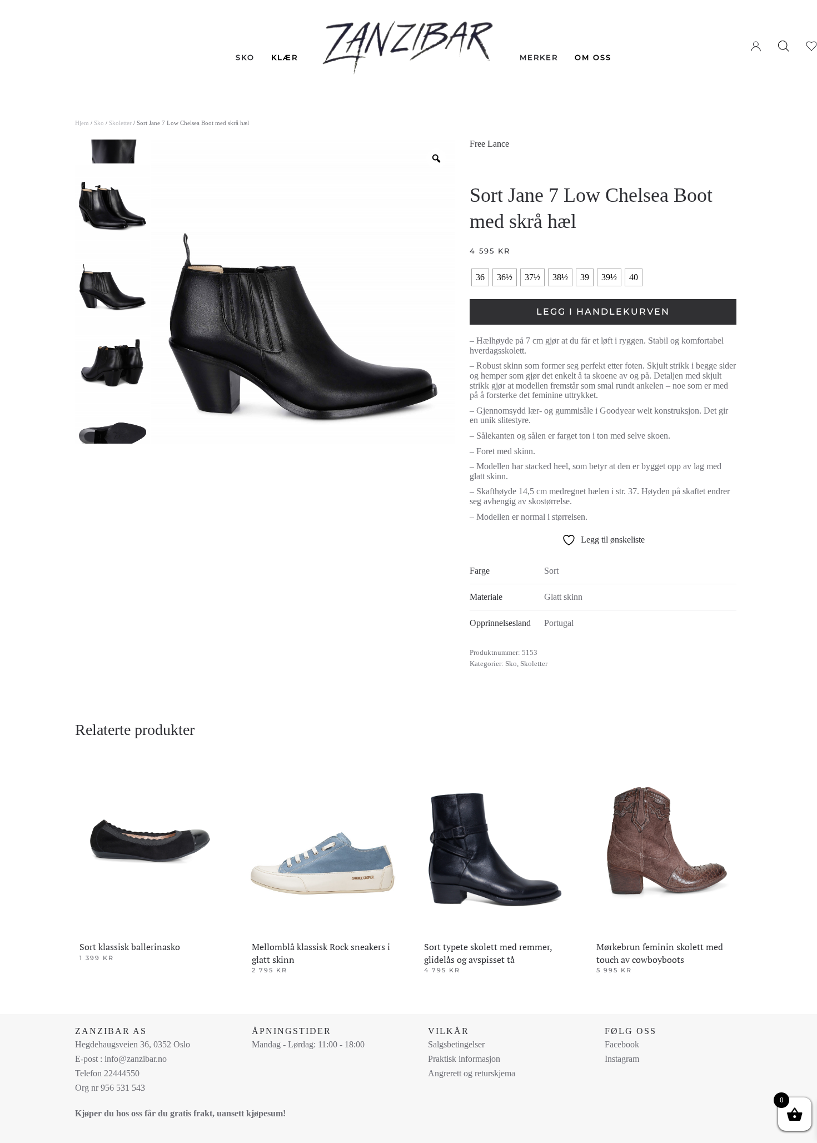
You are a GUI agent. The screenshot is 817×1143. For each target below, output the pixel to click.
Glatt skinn (563, 597)
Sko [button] (245, 57)
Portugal (559, 623)
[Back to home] (409, 39)
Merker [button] (539, 57)
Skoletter (120, 123)
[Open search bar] (783, 46)
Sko (99, 123)
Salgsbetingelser (456, 1044)
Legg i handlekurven (603, 311)
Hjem (82, 123)
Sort (551, 570)
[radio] (480, 277)
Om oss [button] (593, 57)
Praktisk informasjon (464, 1059)
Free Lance (489, 143)
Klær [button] (284, 57)
